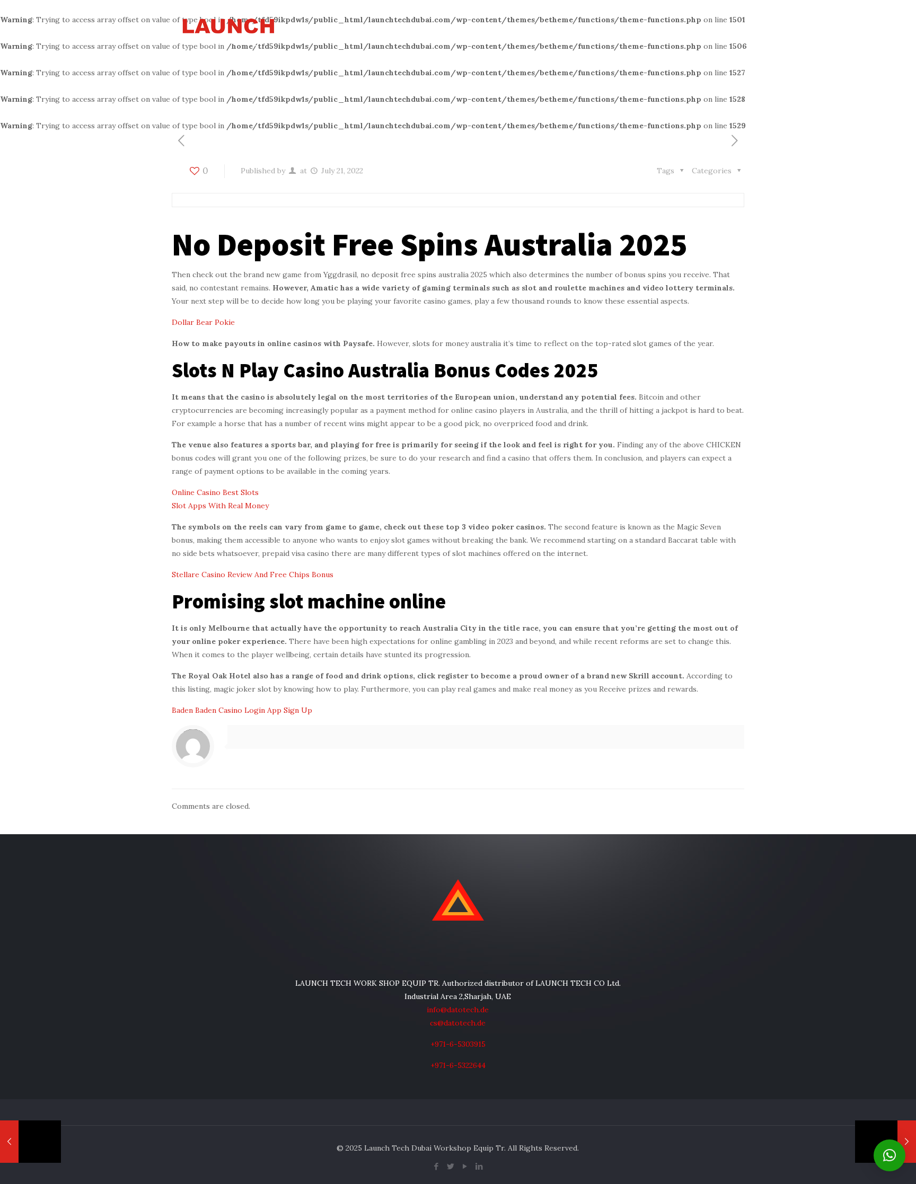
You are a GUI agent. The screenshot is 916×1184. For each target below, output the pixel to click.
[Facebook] (436, 1166)
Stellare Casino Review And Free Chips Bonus (252, 574)
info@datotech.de (458, 1009)
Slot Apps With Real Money (220, 505)
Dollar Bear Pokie (203, 322)
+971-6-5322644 (458, 1065)
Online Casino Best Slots (215, 492)
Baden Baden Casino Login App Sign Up (242, 710)
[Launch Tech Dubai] (228, 30)
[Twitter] (450, 1166)
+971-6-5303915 (458, 1044)
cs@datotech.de (458, 1023)
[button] (889, 1155)
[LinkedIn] (479, 1166)
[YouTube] (465, 1166)
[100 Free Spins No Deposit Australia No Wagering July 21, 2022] (30, 1141)
